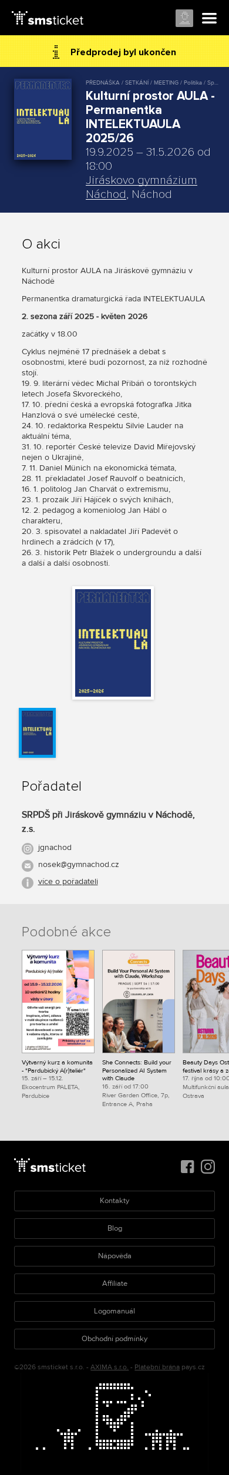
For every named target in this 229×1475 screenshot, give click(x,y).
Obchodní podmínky (114, 1338)
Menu (209, 19)
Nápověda (115, 1256)
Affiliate (114, 1283)
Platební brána (157, 1367)
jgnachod (55, 847)
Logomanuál (114, 1311)
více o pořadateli (68, 881)
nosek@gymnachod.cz (78, 864)
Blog (114, 1228)
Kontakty (114, 1200)
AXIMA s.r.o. (109, 1367)
